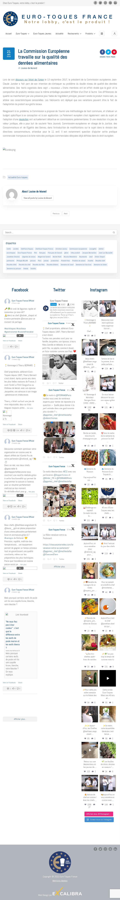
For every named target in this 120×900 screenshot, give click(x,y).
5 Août (68, 323)
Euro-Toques (21, 33)
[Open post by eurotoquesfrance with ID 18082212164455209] (108, 570)
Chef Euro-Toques (27, 249)
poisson (33, 261)
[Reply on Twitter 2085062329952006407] (44, 383)
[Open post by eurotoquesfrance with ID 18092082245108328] (90, 308)
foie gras (42, 253)
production (55, 261)
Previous (56, 213)
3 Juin (69, 466)
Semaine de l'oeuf (67, 265)
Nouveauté (83, 257)
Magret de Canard (44, 257)
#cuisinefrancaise (25, 331)
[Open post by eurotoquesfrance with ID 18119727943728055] (108, 714)
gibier (66, 253)
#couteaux (21, 328)
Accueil (9, 33)
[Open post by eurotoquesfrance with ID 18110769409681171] (108, 606)
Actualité (59, 33)
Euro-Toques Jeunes (42, 33)
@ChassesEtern (50, 554)
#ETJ (65, 471)
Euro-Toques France (25, 253)
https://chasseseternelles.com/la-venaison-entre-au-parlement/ (58, 546)
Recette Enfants (52, 265)
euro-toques (11, 253)
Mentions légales (60, 880)
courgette (92, 249)
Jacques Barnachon (89, 253)
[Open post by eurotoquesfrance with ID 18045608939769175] (108, 678)
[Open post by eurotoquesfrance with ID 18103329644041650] (90, 457)
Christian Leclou (61, 249)
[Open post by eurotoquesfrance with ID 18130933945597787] (108, 496)
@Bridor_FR (48, 478)
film (35, 253)
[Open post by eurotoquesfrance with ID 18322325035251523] (108, 532)
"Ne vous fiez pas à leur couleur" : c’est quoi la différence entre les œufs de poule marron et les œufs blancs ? (13, 634)
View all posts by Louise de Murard (38, 198)
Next (65, 213)
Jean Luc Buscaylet (105, 253)
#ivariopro (8, 538)
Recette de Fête (38, 265)
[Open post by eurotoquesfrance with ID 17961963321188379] (108, 308)
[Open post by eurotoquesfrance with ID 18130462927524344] (108, 457)
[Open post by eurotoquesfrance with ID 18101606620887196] (108, 383)
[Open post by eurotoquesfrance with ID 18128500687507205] (90, 714)
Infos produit (75, 253)
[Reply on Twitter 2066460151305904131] (44, 458)
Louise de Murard (29, 68)
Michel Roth (57, 257)
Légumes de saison (28, 257)
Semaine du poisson (14, 269)
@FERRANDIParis (63, 395)
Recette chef (100, 261)
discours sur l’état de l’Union (30, 79)
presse (46, 261)
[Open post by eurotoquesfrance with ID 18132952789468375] (108, 783)
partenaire (10, 261)
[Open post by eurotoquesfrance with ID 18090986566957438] (90, 783)
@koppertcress (61, 474)
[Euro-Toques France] (60, 18)
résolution (24, 119)
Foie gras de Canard (55, 253)
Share (20, 341)
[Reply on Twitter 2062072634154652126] (44, 521)
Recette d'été (11, 265)
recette (90, 261)
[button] (114, 33)
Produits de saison (78, 261)
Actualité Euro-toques (18, 177)
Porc (39, 261)
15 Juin (70, 390)
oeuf (90, 257)
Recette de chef (24, 265)
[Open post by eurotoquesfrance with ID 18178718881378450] (90, 750)
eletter (101, 249)
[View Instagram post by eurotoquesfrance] (96, 315)
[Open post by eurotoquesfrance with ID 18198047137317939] (108, 421)
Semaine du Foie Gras (83, 265)
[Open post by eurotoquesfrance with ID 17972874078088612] (108, 347)
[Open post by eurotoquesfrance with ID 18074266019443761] (90, 347)
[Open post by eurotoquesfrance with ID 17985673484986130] (108, 642)
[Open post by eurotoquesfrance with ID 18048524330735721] (90, 606)
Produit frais (65, 261)
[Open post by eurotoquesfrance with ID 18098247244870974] (90, 642)
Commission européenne (78, 249)
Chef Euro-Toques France (44, 249)
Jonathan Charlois (13, 257)
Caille (9, 249)
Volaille (33, 269)
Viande (25, 269)
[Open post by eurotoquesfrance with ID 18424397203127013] (90, 678)
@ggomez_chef (50, 414)
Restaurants (73, 33)
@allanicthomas (50, 418)
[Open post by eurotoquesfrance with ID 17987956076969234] (108, 750)
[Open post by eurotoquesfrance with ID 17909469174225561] (90, 532)
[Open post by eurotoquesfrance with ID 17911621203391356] (90, 570)
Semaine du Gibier (100, 265)
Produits (89, 33)
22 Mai (69, 529)
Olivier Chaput (100, 257)
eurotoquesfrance (89, 303)
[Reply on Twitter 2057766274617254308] (44, 559)
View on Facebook (9, 341)
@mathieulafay (65, 414)
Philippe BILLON (22, 261)
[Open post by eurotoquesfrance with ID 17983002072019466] (90, 383)
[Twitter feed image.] (59, 367)
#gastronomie (10, 331)
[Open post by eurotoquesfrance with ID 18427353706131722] (90, 421)
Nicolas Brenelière (70, 257)
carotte (15, 249)
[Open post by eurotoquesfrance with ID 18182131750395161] (90, 496)
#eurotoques (10, 328)
